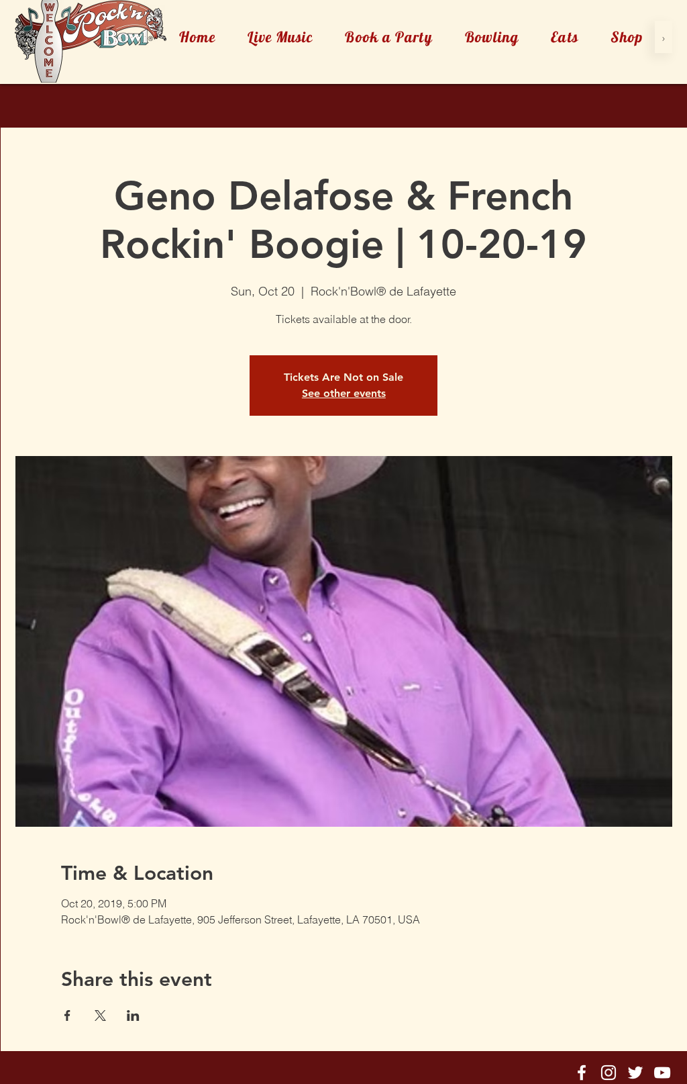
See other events (344, 393)
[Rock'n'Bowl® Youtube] (662, 1073)
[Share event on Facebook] (67, 1015)
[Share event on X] (100, 1015)
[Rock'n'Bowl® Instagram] (608, 1073)
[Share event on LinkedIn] (133, 1015)
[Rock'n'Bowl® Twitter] (635, 1073)
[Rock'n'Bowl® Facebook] (582, 1073)
